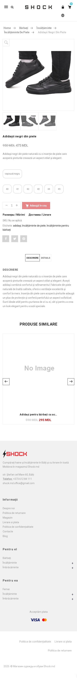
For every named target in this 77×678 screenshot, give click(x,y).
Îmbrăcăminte (11, 567)
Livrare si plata (11, 522)
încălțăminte (44, 28)
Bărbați (7, 558)
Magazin (8, 517)
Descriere (32, 257)
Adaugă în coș (38, 205)
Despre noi (9, 508)
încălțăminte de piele (34, 225)
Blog (5, 536)
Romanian (62, 17)
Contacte (8, 531)
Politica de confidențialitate (18, 526)
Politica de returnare (14, 513)
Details (45, 257)
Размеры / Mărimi (14, 214)
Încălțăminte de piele (16, 32)
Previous (6, 381)
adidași (17, 225)
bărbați (23, 28)
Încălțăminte (10, 562)
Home (7, 28)
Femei (6, 589)
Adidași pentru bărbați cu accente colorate (47, 414)
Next (71, 381)
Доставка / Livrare (39, 214)
